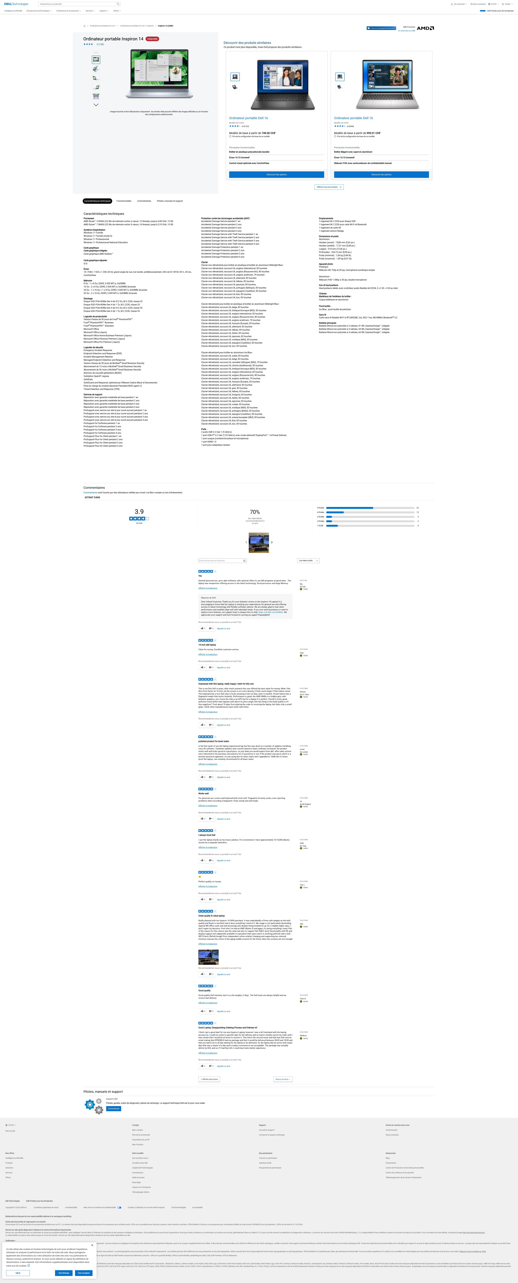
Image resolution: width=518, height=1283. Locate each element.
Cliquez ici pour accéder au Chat (472, 1251)
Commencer (113, 1108)
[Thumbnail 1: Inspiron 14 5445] (96, 60)
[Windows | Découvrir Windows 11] (381, 28)
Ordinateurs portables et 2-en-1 (103, 26)
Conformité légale (178, 1207)
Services (8, 1173)
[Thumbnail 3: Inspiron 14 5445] (96, 78)
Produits (9, 1163)
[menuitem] (39, 11)
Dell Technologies (12, 1201)
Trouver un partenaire (268, 1158)
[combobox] (79, 4)
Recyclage (136, 1182)
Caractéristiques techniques (97, 201)
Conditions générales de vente (46, 1207)
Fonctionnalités (124, 201)
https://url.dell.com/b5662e (271, 612)
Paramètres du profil (140, 1140)
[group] (159, 76)
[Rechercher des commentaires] (244, 560)
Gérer (18, 1273)
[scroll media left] (246, 543)
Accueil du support (267, 1130)
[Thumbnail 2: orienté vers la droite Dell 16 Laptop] (340, 87)
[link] (478, 4)
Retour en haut (282, 1079)
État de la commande (141, 1135)
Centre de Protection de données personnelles (405, 1168)
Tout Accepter (84, 1273)
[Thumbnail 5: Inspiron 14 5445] (96, 96)
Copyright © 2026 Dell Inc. (16, 1207)
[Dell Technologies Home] (16, 4)
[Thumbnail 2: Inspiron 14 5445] (96, 69)
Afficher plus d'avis (210, 1079)
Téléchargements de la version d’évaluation (404, 1177)
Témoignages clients (140, 1192)
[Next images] (96, 104)
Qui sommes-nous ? (140, 1158)
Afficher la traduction (207, 588)
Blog (388, 1158)
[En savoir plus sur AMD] (425, 28)
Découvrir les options (277, 174)
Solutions (9, 1168)
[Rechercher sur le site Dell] (118, 4)
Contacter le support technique (272, 1135)
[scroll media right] (271, 543)
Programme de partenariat (270, 1168)
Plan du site (10, 1131)
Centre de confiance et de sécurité (400, 1173)
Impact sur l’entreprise (141, 1187)
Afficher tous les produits (327, 187)
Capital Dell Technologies (142, 1168)
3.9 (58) (100, 44)
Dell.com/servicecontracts (474, 1232)
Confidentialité (71, 1207)
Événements (391, 1163)
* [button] (94, 281)
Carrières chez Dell (139, 1163)
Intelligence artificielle (14, 1158)
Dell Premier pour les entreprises (500, 11)
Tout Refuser (63, 1273)
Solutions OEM (265, 1163)
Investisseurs (137, 1173)
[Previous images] (96, 52)
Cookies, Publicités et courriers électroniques (146, 1207)
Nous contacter (392, 1135)
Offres (8, 1177)
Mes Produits (137, 1144)
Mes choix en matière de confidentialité (100, 1207)
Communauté (391, 1130)
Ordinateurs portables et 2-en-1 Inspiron (137, 26)
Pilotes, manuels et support (170, 201)
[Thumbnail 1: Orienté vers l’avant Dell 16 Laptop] (340, 77)
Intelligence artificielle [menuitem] (13, 11)
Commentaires (144, 201)
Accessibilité (197, 1207)
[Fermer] (92, 1245)
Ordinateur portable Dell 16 (248, 118)
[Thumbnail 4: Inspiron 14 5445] (96, 87)
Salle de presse (138, 1177)
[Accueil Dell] (85, 26)
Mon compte (137, 1130)
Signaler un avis (223, 628)
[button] (459, 4)
